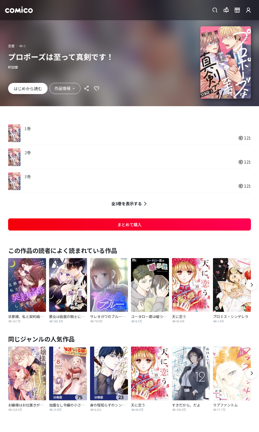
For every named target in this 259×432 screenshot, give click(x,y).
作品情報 (62, 88)
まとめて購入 (129, 224)
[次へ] (251, 284)
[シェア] (86, 88)
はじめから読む (28, 88)
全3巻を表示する (126, 203)
